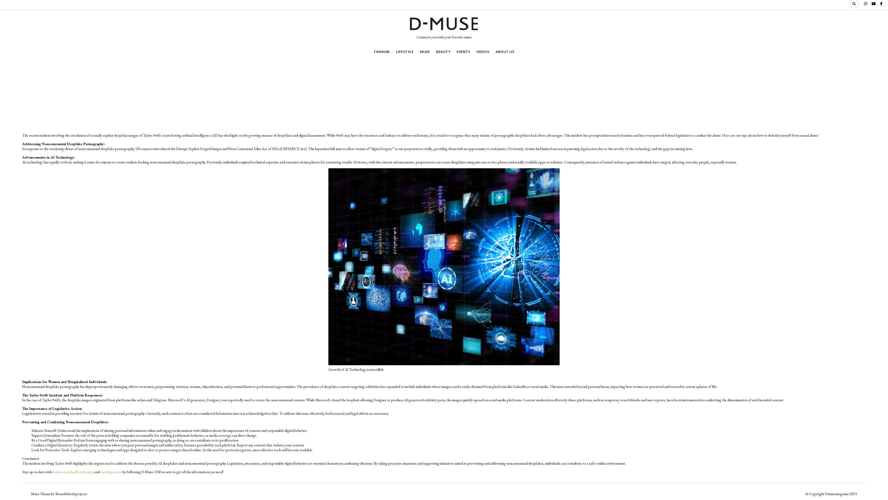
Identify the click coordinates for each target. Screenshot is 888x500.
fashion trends (62, 471)
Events (463, 51)
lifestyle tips (84, 471)
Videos (482, 51)
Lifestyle (405, 51)
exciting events (111, 471)
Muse (425, 51)
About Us (505, 51)
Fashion (382, 51)
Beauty (443, 51)
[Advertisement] (444, 94)
